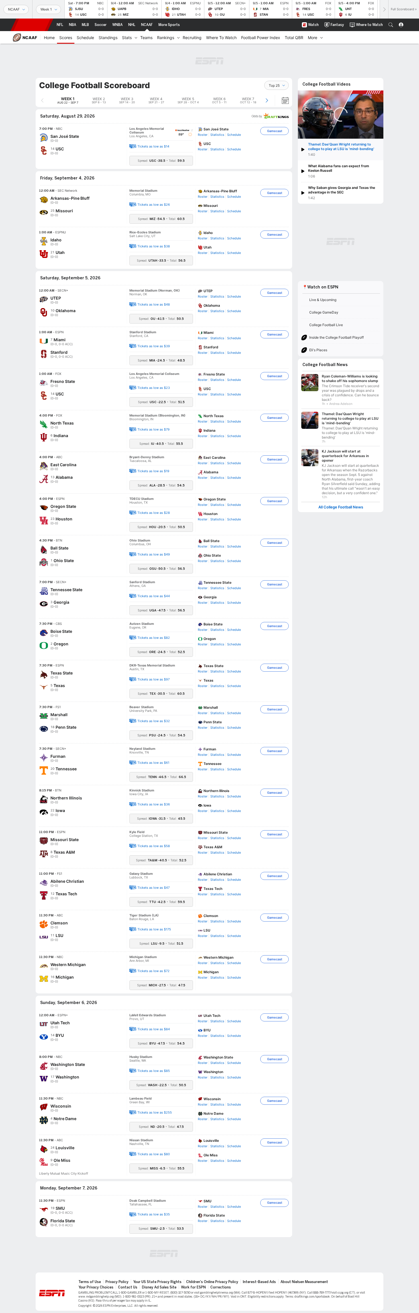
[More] (322, 37)
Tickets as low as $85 (153, 1071)
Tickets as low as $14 (153, 146)
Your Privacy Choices (95, 1287)
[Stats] (136, 37)
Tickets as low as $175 (154, 929)
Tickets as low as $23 (153, 388)
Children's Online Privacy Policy (212, 1282)
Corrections (220, 1287)
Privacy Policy (117, 1282)
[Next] (384, 9)
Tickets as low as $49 (153, 554)
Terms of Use (89, 1282)
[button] (391, 25)
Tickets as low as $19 (153, 471)
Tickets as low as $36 (153, 804)
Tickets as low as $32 (153, 721)
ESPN (32, 25)
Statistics (217, 135)
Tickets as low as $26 (153, 205)
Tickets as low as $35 (153, 1214)
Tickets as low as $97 (153, 679)
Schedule (234, 135)
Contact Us (127, 1287)
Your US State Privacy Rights (157, 1282)
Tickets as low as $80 (153, 1154)
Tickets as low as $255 (154, 1112)
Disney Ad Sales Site (159, 1287)
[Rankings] (178, 37)
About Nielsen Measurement (304, 1282)
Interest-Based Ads (259, 1282)
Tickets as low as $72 (153, 971)
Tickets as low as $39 (153, 346)
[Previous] (42, 100)
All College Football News (340, 507)
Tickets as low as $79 (153, 429)
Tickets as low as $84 (153, 1029)
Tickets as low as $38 (153, 246)
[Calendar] (281, 100)
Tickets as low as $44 (153, 596)
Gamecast (274, 131)
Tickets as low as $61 (153, 763)
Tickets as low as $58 (153, 846)
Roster (203, 135)
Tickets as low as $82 (153, 638)
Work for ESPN (193, 1287)
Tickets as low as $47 (153, 888)
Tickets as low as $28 (153, 513)
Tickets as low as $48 (153, 304)
